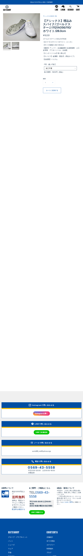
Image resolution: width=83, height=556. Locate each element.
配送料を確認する (18, 509)
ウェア (10, 549)
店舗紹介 (50, 537)
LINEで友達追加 (41, 432)
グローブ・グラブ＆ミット (18, 537)
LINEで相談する (37, 512)
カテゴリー (51, 545)
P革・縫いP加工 (50, 64)
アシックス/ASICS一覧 (50, 16)
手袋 (9, 552)
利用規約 (50, 549)
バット (10, 541)
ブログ (49, 552)
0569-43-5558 (41, 467)
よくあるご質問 (67, 502)
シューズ (11, 545)
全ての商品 (51, 541)
